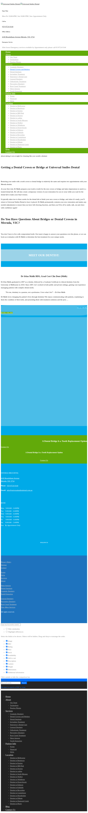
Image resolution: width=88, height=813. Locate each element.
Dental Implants (6, 588)
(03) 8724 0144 (7, 27)
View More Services (8, 607)
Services (4, 578)
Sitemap (4, 565)
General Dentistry (7, 599)
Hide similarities (14, 629)
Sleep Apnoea (6, 586)
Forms (3, 572)
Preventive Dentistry (8, 601)
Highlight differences (15, 632)
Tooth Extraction (7, 594)
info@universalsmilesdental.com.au (19, 490)
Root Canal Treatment (8, 604)
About (3, 581)
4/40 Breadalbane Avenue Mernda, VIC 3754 (18, 37)
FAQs (3, 575)
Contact (3, 568)
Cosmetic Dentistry (8, 591)
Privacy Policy (6, 562)
